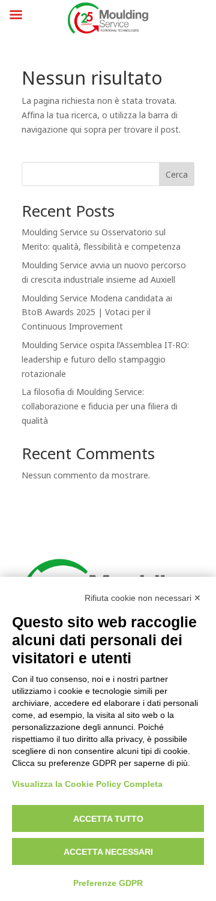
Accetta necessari (108, 852)
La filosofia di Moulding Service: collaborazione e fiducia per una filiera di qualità (100, 406)
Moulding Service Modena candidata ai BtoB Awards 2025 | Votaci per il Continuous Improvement (97, 313)
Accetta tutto (108, 819)
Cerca (177, 175)
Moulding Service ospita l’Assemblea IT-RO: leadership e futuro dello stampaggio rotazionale (105, 360)
